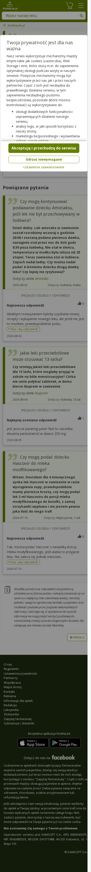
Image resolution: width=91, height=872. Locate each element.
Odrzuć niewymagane (44, 159)
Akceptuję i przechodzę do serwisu (43, 148)
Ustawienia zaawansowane (43, 167)
